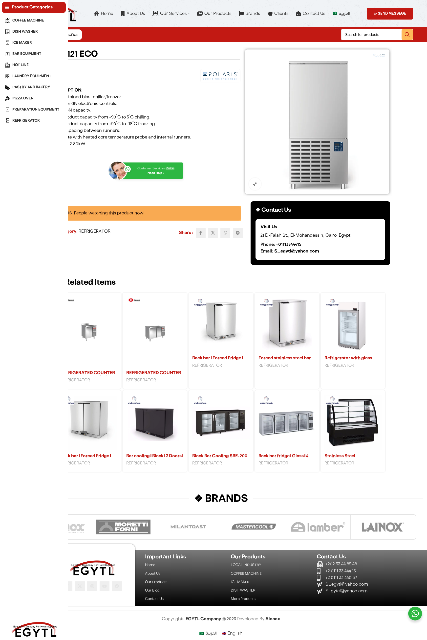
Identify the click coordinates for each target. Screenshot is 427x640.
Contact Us (154, 599)
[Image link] (92, 567)
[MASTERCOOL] (253, 527)
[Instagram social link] (92, 586)
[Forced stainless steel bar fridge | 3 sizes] (287, 324)
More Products (243, 599)
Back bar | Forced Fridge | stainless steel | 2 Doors (85, 459)
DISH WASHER (243, 590)
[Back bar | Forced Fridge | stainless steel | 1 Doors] (220, 324)
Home (150, 565)
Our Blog (152, 590)
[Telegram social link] (238, 233)
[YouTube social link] (104, 586)
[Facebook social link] (201, 233)
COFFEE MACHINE (246, 573)
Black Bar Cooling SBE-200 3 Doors (219, 459)
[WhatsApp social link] (225, 233)
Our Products (156, 582)
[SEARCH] (407, 34)
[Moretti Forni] (123, 527)
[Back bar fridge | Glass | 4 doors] (287, 422)
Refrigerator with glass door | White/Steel (348, 361)
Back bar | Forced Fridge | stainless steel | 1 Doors (217, 361)
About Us (152, 573)
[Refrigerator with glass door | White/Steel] (353, 324)
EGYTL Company (204, 619)
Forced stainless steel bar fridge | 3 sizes (284, 361)
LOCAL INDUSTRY (246, 565)
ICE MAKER (240, 582)
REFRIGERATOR (94, 231)
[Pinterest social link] (117, 586)
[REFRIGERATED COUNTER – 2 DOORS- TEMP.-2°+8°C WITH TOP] (154, 332)
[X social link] (213, 233)
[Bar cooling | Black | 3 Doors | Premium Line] (154, 422)
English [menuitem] (235, 633)
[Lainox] (383, 527)
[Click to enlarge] (255, 184)
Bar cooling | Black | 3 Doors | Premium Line (154, 459)
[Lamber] (318, 527)
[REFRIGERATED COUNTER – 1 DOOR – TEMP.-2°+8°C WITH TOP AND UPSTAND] (88, 332)
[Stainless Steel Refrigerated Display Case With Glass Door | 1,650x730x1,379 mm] (353, 422)
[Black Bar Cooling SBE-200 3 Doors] (220, 422)
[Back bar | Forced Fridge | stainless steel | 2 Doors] (88, 422)
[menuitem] (341, 14)
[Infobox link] (320, 239)
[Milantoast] (188, 527)
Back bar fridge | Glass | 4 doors (283, 459)
